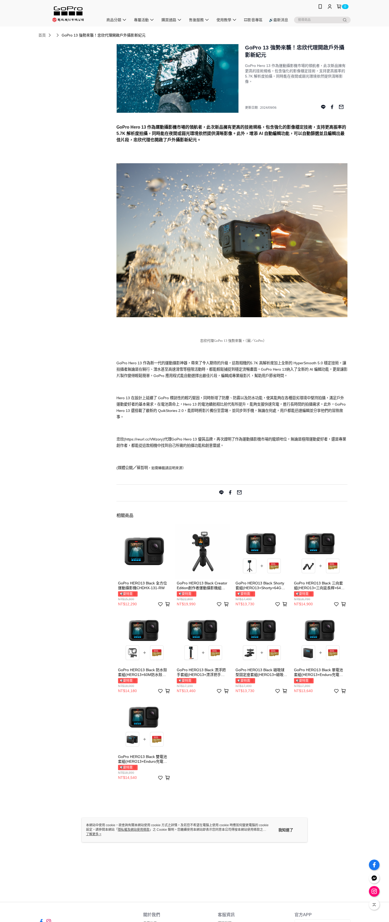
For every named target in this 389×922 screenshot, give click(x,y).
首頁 (42, 35)
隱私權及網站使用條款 (134, 830)
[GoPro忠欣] (67, 13)
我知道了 (285, 830)
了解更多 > (93, 834)
